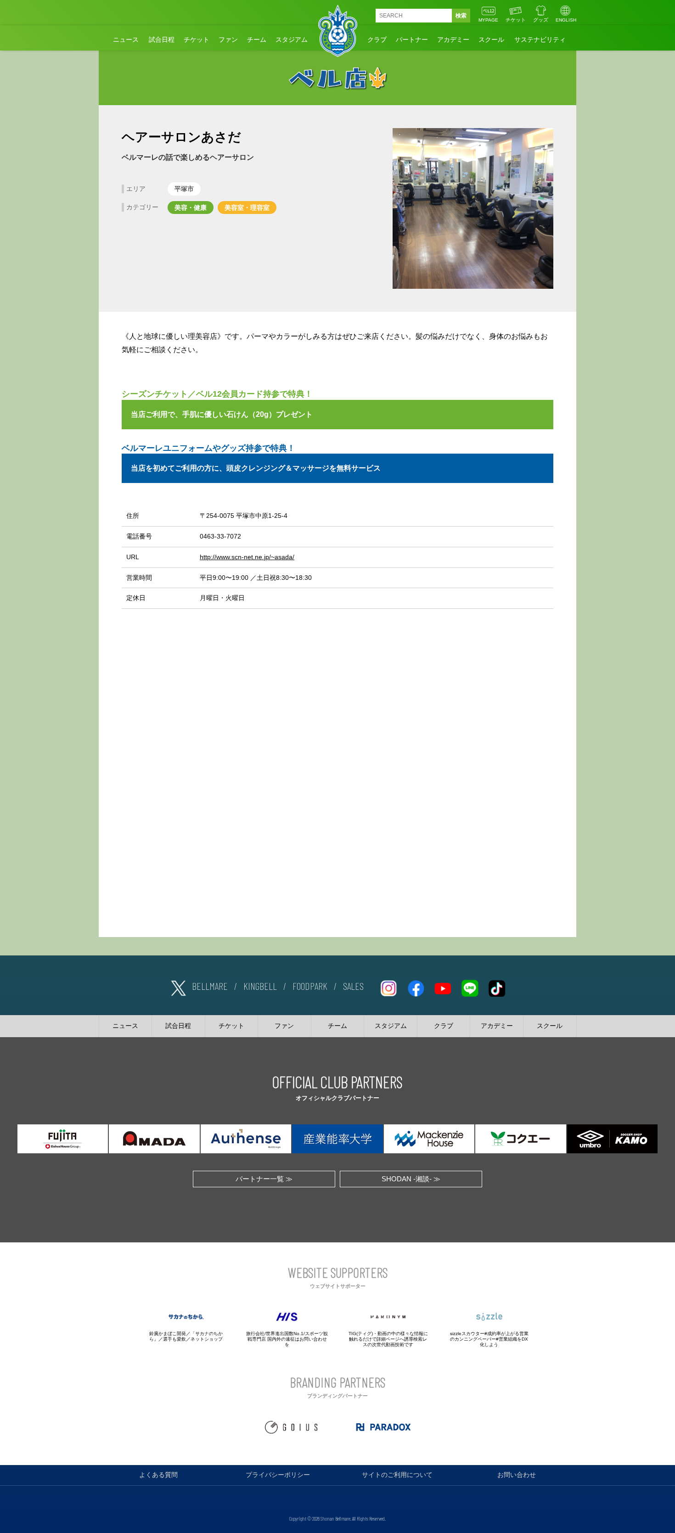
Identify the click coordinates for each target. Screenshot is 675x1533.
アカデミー (453, 39)
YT (442, 986)
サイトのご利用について (397, 1474)
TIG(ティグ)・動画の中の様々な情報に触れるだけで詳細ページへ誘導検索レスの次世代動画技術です (388, 1339)
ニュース (126, 39)
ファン (228, 39)
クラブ (377, 39)
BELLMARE (210, 986)
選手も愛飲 (174, 1339)
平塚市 (184, 188)
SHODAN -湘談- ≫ (411, 1179)
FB (415, 986)
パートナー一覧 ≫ (264, 1179)
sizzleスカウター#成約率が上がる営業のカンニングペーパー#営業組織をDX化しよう (489, 1339)
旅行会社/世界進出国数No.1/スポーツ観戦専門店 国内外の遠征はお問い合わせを (287, 1339)
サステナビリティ (540, 39)
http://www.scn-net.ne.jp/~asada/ (247, 557)
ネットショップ (207, 1339)
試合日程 (161, 39)
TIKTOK (496, 986)
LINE (469, 986)
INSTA (388, 986)
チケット (516, 19)
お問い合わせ (516, 1474)
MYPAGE (488, 19)
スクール (491, 39)
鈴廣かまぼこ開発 (167, 1333)
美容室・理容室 (247, 207)
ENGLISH (566, 19)
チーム (256, 39)
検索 (461, 15)
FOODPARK (309, 986)
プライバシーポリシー (278, 1474)
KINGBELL (260, 986)
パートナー (412, 39)
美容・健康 (190, 207)
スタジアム (292, 39)
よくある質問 (158, 1474)
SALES (353, 986)
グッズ (540, 19)
